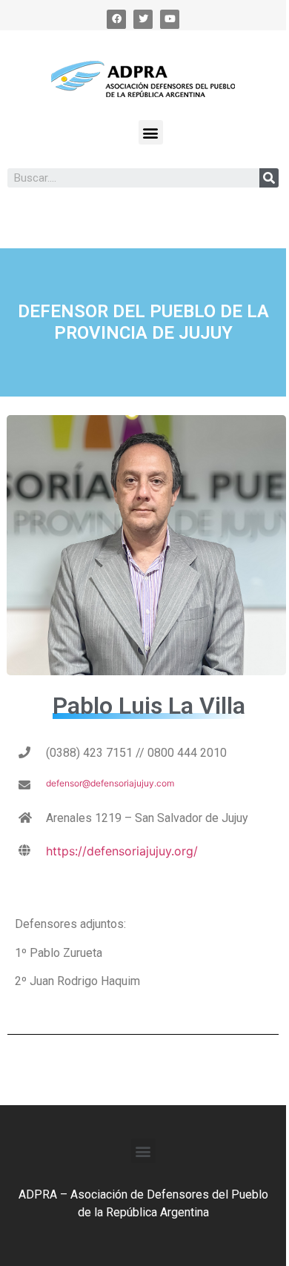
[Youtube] (169, 19)
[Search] (269, 178)
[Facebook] (116, 19)
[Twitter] (143, 19)
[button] (151, 132)
